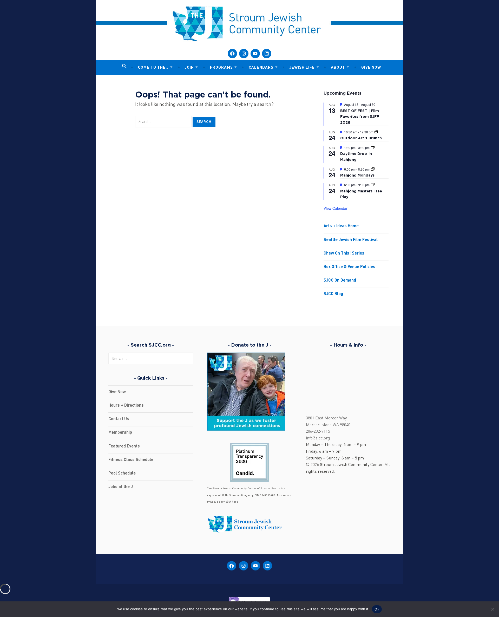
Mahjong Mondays (357, 175)
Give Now (371, 68)
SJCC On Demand (340, 280)
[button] (124, 66)
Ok (377, 609)
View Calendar (335, 208)
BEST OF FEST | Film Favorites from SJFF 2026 (359, 116)
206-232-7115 (318, 432)
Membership (120, 433)
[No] (492, 609)
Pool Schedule (122, 473)
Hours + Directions (126, 406)
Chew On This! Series (344, 253)
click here (232, 502)
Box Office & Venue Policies (349, 267)
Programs (221, 68)
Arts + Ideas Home (341, 226)
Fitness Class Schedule (130, 460)
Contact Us (118, 419)
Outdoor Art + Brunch (361, 138)
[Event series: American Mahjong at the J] (373, 147)
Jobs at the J (120, 487)
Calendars (261, 68)
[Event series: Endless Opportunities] (376, 132)
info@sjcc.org (318, 438)
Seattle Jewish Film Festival (351, 240)
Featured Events (124, 446)
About (338, 68)
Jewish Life (302, 68)
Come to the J (153, 68)
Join (189, 68)
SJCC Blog (333, 294)
